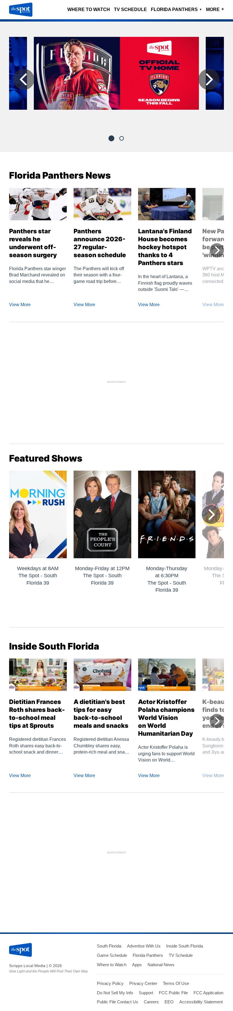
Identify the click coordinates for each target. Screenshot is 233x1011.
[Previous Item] (23, 79)
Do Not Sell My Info (115, 992)
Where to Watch (88, 9)
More (215, 9)
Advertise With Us (144, 946)
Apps (137, 964)
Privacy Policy (110, 983)
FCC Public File (173, 992)
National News (160, 964)
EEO (169, 1001)
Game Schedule (112, 955)
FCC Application (208, 992)
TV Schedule (130, 9)
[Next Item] (208, 79)
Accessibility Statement (201, 1001)
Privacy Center (143, 983)
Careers (151, 1001)
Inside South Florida (184, 946)
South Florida (109, 946)
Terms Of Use (176, 983)
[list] (116, 80)
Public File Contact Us (117, 1001)
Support (146, 992)
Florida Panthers (176, 9)
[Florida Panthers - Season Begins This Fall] (116, 75)
